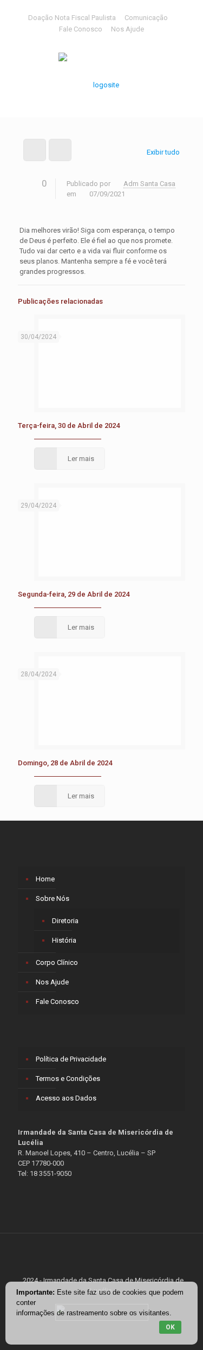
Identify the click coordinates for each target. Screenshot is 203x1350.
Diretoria (65, 921)
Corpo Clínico (57, 962)
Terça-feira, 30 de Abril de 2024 (69, 425)
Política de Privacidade (71, 1059)
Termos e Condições (68, 1078)
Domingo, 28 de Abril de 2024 (65, 763)
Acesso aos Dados (66, 1098)
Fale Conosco (80, 29)
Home (45, 879)
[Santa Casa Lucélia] (101, 79)
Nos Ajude (127, 29)
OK (170, 1327)
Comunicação (146, 18)
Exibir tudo (163, 152)
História (64, 940)
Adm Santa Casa (149, 184)
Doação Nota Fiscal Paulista (72, 18)
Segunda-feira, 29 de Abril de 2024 (73, 594)
